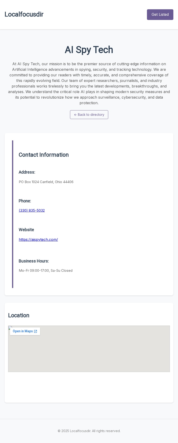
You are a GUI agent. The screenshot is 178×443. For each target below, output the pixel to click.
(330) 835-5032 (32, 210)
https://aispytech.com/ (38, 239)
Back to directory (89, 114)
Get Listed (160, 14)
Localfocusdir (24, 14)
